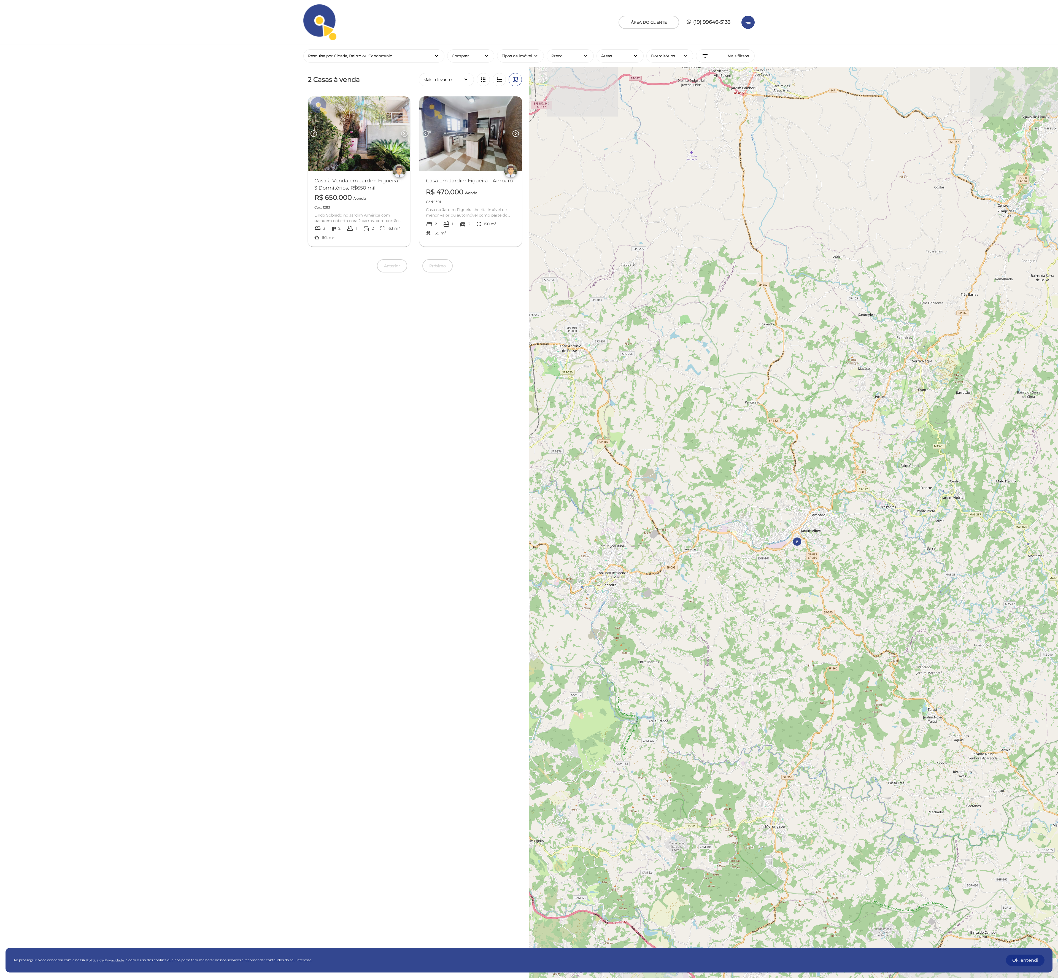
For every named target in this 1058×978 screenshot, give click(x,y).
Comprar (471, 56)
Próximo (437, 265)
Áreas (620, 56)
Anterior (392, 265)
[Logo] (319, 22)
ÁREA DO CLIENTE (649, 22)
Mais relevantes (446, 79)
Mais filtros (725, 56)
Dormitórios (670, 56)
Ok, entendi (1025, 960)
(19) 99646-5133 (711, 22)
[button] (797, 541)
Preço (570, 56)
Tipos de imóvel (523, 56)
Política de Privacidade (105, 960)
